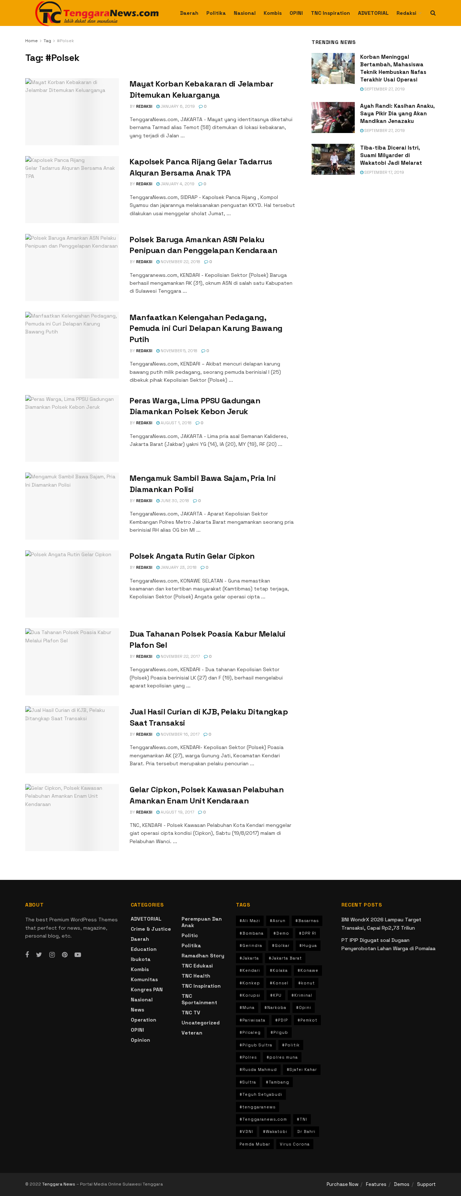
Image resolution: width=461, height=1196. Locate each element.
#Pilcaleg (250, 1032)
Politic (190, 935)
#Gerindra (251, 945)
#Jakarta (249, 958)
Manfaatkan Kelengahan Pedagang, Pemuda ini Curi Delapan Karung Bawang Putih (206, 328)
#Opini (303, 1007)
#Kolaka (279, 970)
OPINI (296, 13)
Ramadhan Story (203, 955)
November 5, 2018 (178, 350)
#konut (306, 982)
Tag (47, 41)
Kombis (273, 13)
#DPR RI (307, 933)
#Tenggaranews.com (263, 1119)
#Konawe (307, 970)
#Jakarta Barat (285, 958)
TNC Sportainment (199, 999)
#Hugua (308, 945)
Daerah (189, 13)
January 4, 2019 (177, 183)
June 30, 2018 (174, 500)
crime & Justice (151, 929)
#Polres (248, 1057)
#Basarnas (307, 920)
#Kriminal (301, 995)
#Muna (247, 1007)
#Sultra (248, 1082)
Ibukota (141, 959)
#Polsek (65, 41)
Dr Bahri (306, 1131)
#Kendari (250, 970)
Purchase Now (342, 1184)
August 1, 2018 (176, 422)
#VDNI (246, 1131)
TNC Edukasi (197, 965)
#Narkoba (275, 1007)
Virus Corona (295, 1144)
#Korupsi (250, 995)
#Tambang (277, 1082)
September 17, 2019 (383, 172)
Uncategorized (201, 1022)
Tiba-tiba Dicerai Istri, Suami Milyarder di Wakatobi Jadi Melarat (391, 155)
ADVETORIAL (373, 13)
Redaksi (406, 13)
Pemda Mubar (255, 1144)
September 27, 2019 (384, 89)
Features (376, 1184)
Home (31, 41)
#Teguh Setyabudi (261, 1094)
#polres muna (282, 1057)
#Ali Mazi (250, 920)
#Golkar (281, 945)
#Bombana (252, 933)
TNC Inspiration (330, 13)
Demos (401, 1184)
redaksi (144, 106)
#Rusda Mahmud (258, 1069)
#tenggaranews (258, 1106)
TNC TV (191, 1012)
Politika (216, 13)
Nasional (245, 13)
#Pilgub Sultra (256, 1044)
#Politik (291, 1044)
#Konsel (279, 982)
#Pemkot (307, 1020)
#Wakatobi (275, 1131)
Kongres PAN (147, 989)
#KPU (276, 995)
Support (426, 1184)
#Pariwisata (252, 1020)
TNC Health (196, 976)
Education (144, 949)
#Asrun (278, 920)
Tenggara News (59, 1184)
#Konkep (250, 982)
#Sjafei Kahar (302, 1069)
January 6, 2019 (177, 106)
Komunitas (144, 979)
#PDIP (281, 1020)
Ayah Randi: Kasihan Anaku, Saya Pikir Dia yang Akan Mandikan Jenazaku (397, 113)
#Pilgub (279, 1032)
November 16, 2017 (180, 734)
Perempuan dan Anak (202, 922)
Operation (143, 1019)
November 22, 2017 (180, 656)
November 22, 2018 (180, 261)
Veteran (192, 1032)
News (137, 1009)
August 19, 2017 (177, 812)
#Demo (281, 933)
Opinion (140, 1040)
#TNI (302, 1119)
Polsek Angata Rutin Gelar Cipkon (192, 556)
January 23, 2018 (178, 567)
